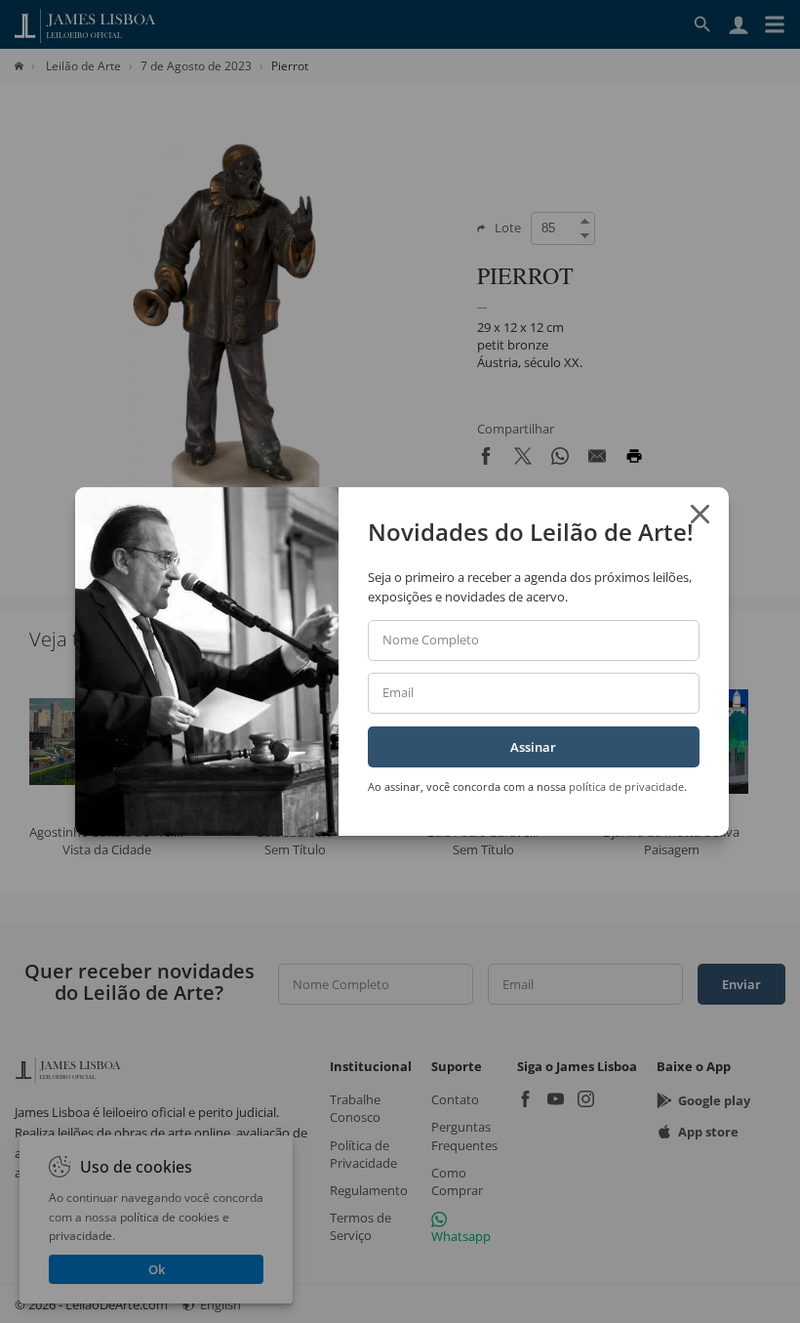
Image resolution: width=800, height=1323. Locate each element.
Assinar (533, 747)
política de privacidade (626, 786)
